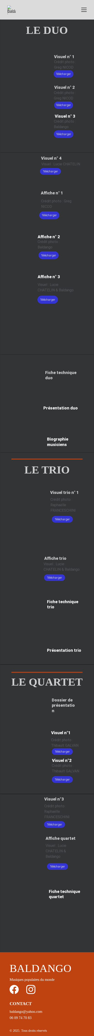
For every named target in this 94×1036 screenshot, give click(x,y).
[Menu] (84, 10)
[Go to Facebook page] (14, 989)
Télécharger (63, 74)
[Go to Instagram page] (30, 989)
